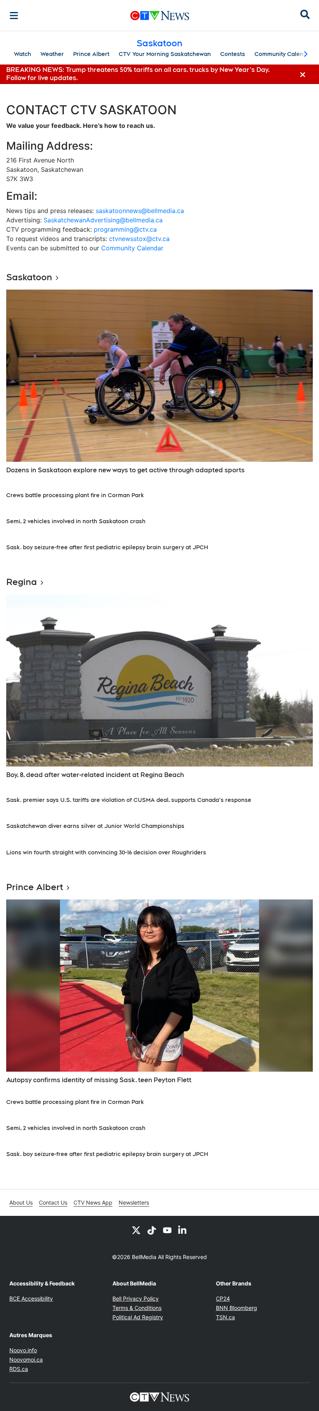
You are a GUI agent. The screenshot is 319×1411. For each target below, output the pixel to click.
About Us (21, 1202)
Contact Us (53, 1202)
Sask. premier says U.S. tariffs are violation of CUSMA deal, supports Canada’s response (128, 800)
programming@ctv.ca (125, 229)
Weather (52, 54)
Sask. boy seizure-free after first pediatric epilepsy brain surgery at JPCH (107, 547)
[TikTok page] (151, 1230)
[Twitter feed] (136, 1230)
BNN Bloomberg (236, 1307)
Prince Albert (91, 54)
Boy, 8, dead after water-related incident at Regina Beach (95, 775)
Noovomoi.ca (26, 1359)
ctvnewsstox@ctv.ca (139, 239)
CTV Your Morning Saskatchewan (165, 54)
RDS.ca (18, 1369)
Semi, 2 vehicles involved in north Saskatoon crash (75, 521)
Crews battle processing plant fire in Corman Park (75, 495)
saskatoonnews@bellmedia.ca (140, 211)
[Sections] (14, 15)
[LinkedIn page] (183, 1230)
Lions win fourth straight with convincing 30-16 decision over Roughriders (106, 852)
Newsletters (134, 1202)
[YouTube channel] (167, 1230)
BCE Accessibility (31, 1298)
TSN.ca (225, 1317)
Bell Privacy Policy (135, 1298)
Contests (232, 54)
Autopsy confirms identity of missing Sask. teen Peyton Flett (98, 1080)
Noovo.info (23, 1350)
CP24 (223, 1298)
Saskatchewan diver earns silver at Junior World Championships (95, 826)
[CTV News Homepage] (159, 15)
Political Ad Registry (137, 1317)
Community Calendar (283, 54)
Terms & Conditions (136, 1307)
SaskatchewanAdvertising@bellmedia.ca (103, 220)
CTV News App (93, 1202)
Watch (22, 54)
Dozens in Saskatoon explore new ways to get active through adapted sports (125, 470)
